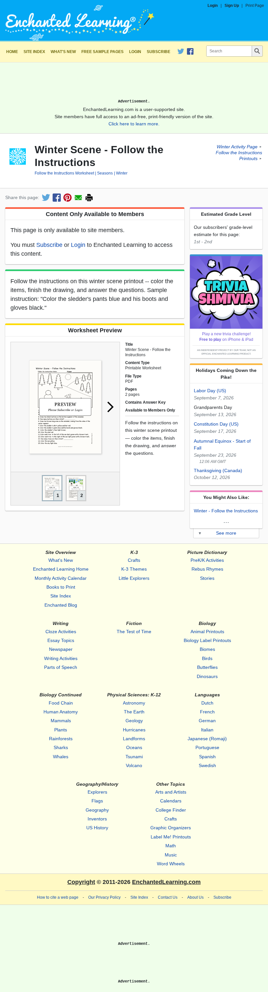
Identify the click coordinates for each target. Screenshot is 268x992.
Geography (97, 810)
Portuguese (207, 747)
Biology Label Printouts (207, 640)
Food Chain (61, 703)
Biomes (207, 649)
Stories (207, 578)
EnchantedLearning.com (166, 882)
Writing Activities (60, 658)
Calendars (170, 800)
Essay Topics (60, 640)
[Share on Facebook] (57, 197)
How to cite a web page (57, 897)
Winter (121, 173)
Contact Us (167, 897)
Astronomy (134, 703)
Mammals (61, 720)
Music (171, 854)
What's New (63, 52)
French (207, 711)
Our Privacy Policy (104, 897)
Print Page (254, 6)
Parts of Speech (60, 667)
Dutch (207, 703)
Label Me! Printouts (171, 836)
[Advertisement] (134, 83)
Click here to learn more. (134, 123)
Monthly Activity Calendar (61, 578)
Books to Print (60, 587)
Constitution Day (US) (216, 424)
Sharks (61, 747)
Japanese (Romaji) (207, 738)
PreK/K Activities (207, 560)
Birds (207, 658)
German (207, 720)
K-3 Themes (134, 569)
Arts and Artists (170, 792)
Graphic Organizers (170, 827)
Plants (60, 729)
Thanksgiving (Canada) (218, 470)
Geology (134, 720)
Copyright (81, 882)
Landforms (134, 738)
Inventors (97, 818)
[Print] (89, 197)
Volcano (134, 765)
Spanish (207, 756)
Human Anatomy (60, 711)
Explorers (97, 792)
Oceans (134, 747)
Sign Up (232, 6)
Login (213, 6)
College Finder (171, 810)
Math (170, 845)
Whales (60, 756)
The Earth (134, 711)
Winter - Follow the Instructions (226, 510)
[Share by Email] (78, 197)
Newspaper (61, 649)
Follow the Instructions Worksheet (64, 173)
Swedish (207, 765)
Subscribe (158, 52)
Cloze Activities (60, 631)
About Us (195, 897)
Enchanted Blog (60, 605)
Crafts (134, 560)
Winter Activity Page (237, 146)
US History (97, 827)
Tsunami (134, 756)
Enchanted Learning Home (61, 569)
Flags (97, 800)
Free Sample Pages (102, 52)
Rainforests (61, 738)
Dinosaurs (207, 676)
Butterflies (207, 667)
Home (12, 52)
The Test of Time (134, 631)
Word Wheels (171, 863)
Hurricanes (134, 729)
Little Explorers (134, 578)
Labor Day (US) (210, 390)
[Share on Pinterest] (67, 197)
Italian (207, 729)
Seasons (105, 173)
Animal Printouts (207, 631)
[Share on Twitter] (46, 197)
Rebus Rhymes (207, 569)
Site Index (34, 52)
